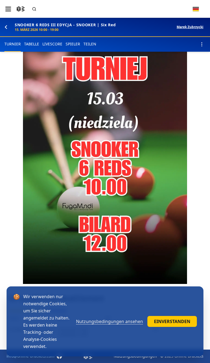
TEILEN (89, 44)
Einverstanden (172, 321)
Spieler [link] (73, 44)
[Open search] (34, 9)
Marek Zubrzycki (190, 27)
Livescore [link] (52, 44)
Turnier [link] (12, 44)
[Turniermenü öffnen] (202, 44)
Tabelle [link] (31, 44)
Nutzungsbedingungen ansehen (109, 321)
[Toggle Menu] (8, 9)
